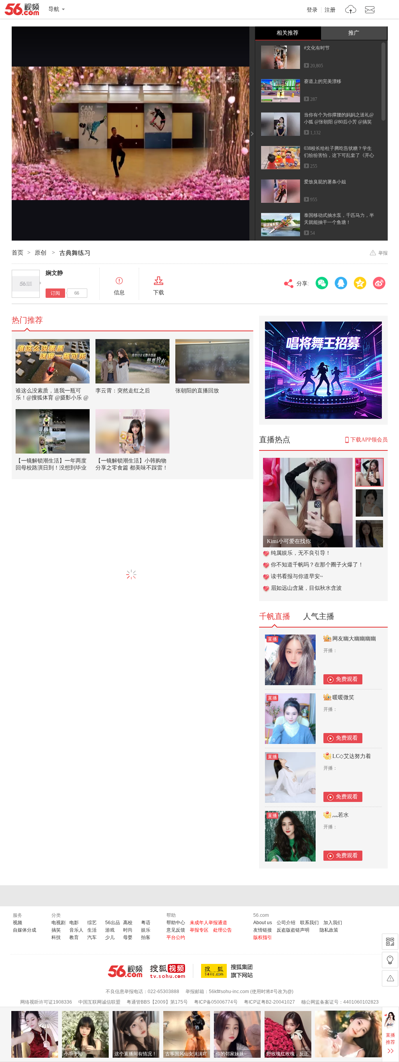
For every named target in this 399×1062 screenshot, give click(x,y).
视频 (17, 922)
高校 (127, 922)
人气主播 (318, 616)
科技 (56, 937)
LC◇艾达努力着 (351, 756)
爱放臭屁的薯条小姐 (325, 182)
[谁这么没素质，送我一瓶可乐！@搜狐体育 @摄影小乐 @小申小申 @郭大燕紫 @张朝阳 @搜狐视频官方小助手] (53, 361)
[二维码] (390, 942)
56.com (22, 11)
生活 (92, 930)
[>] (351, 10)
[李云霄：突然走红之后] (132, 361)
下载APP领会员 (369, 440)
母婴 (127, 937)
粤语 (145, 922)
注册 (330, 10)
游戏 (110, 930)
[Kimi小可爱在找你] (308, 462)
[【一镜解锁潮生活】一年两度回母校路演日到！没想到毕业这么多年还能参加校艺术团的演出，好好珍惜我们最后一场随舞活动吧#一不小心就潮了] (53, 431)
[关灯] (390, 960)
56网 (125, 971)
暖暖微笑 (343, 697)
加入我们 (332, 922)
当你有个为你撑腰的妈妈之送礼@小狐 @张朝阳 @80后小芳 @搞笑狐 (339, 122)
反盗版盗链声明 (293, 930)
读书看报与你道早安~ (297, 576)
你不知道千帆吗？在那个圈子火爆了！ (317, 565)
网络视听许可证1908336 (46, 1002)
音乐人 (76, 930)
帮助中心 (175, 922)
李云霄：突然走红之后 (122, 391)
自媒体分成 (24, 930)
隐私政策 (329, 930)
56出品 (112, 922)
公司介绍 (286, 922)
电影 (74, 922)
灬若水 (340, 815)
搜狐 (228, 971)
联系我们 (309, 922)
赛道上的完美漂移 (322, 81)
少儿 (110, 937)
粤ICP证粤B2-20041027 (269, 1002)
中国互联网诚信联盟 (99, 1002)
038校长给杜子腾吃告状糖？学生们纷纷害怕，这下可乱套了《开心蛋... (339, 155)
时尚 (127, 930)
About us (262, 922)
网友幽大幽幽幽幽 (354, 639)
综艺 (92, 922)
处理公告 (222, 930)
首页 (17, 253)
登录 (312, 10)
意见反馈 (175, 930)
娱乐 (145, 930)
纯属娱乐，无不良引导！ (301, 553)
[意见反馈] (390, 978)
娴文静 (54, 273)
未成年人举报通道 (208, 922)
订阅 (55, 293)
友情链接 (262, 930)
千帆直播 (274, 616)
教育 (74, 937)
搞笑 (56, 930)
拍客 (145, 937)
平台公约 (175, 937)
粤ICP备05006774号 (216, 1002)
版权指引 (262, 937)
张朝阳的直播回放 (197, 391)
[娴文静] (26, 284)
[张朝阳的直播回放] (212, 361)
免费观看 (347, 679)
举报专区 (199, 930)
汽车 (92, 937)
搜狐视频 (171, 971)
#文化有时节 (317, 48)
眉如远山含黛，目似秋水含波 (306, 588)
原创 (41, 253)
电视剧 (58, 922)
